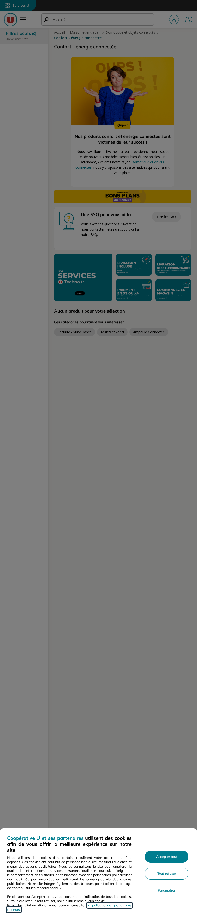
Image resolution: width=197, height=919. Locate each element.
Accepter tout (166, 857)
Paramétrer (166, 890)
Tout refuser (166, 873)
